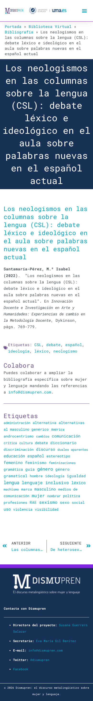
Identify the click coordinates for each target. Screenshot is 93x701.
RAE (33, 502)
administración (17, 422)
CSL (37, 344)
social (78, 502)
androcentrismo (19, 436)
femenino (13, 462)
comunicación (66, 436)
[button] (84, 11)
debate (53, 344)
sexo (64, 502)
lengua (11, 482)
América (57, 429)
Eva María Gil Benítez (56, 641)
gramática (13, 469)
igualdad (76, 475)
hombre (36, 475)
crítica (10, 443)
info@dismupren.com (29, 391)
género (45, 469)
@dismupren (39, 660)
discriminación (19, 449)
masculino (45, 489)
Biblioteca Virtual (50, 26)
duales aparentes (72, 449)
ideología (19, 350)
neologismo (65, 350)
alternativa (44, 422)
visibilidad (46, 509)
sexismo (48, 502)
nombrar (54, 496)
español (73, 344)
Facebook (20, 669)
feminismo (35, 462)
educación (14, 456)
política (71, 495)
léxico (41, 350)
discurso (45, 449)
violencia (22, 509)
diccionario (63, 442)
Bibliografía (19, 31)
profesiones (15, 502)
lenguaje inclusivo (45, 482)
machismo (11, 489)
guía (30, 469)
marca (26, 489)
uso (7, 509)
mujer (38, 495)
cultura (26, 443)
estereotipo (58, 456)
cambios (42, 436)
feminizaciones (62, 462)
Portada (13, 26)
